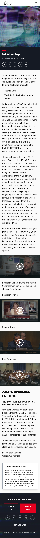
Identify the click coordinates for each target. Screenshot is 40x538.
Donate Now (28, 508)
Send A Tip (11, 508)
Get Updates (20, 525)
